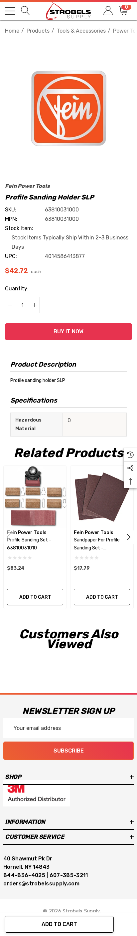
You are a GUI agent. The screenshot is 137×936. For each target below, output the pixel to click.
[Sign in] (107, 10)
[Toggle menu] (10, 11)
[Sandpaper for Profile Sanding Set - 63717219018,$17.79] (101, 497)
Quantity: (17, 288)
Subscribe (69, 751)
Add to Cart (59, 924)
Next (128, 537)
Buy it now (68, 331)
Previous (8, 537)
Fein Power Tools (27, 186)
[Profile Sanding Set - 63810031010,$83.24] (35, 497)
